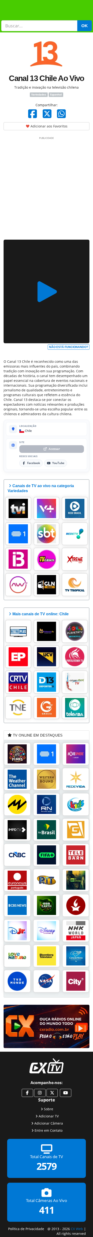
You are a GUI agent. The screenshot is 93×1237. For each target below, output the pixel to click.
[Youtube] (65, 1093)
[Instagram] (40, 1093)
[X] (47, 114)
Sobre (48, 1109)
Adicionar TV (49, 1116)
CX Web (77, 1228)
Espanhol (56, 94)
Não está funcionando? (68, 347)
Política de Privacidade (26, 1228)
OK (84, 25)
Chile (28, 431)
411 (46, 1210)
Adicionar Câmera (48, 1123)
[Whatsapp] (61, 114)
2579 (46, 1166)
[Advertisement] (46, 187)
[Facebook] (32, 114)
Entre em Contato (48, 1130)
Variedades (38, 94)
